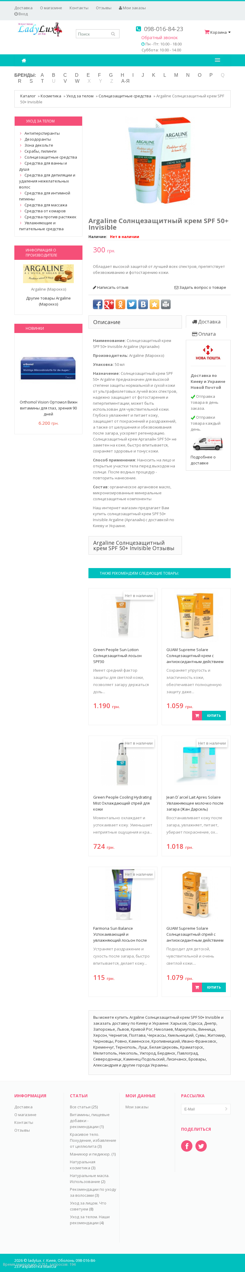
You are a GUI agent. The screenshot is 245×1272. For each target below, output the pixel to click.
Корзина (218, 32)
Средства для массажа (45, 205)
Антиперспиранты (42, 133)
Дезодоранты (37, 139)
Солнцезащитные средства (125, 96)
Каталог (28, 96)
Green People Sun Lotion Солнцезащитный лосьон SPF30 (117, 655)
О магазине (51, 7)
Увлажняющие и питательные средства (41, 225)
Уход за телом (80, 96)
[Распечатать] (166, 304)
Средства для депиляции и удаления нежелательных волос (47, 181)
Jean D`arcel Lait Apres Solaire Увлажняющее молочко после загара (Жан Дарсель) (194, 803)
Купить (214, 715)
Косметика (51, 96)
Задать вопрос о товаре (202, 287)
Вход (23, 13)
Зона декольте (38, 145)
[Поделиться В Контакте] (143, 304)
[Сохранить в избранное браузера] (154, 304)
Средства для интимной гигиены (44, 196)
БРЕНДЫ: (25, 75)
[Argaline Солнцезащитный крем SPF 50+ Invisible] (159, 160)
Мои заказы (134, 7)
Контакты (79, 7)
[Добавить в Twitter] (132, 304)
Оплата (206, 334)
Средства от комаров (45, 211)
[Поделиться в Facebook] (97, 304)
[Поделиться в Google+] (109, 304)
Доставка (23, 7)
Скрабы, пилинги (40, 151)
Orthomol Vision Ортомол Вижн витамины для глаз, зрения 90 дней (48, 408)
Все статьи (80, 1107)
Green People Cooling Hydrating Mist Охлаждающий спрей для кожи (122, 803)
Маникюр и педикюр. (90, 1154)
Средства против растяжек (50, 217)
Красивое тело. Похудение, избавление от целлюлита (93, 1140)
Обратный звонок (159, 37)
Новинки (35, 328)
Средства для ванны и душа (43, 166)
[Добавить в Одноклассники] (120, 304)
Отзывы (103, 7)
